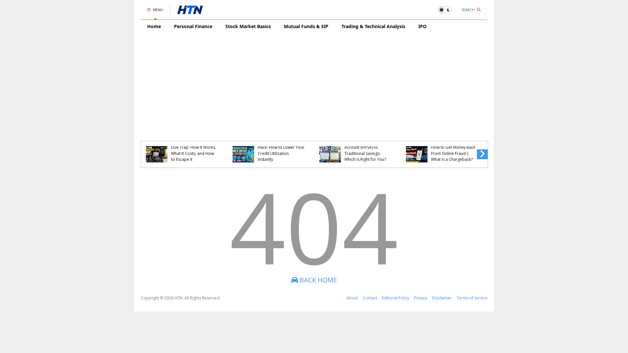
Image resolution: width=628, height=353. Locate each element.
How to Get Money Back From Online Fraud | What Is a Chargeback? (453, 153)
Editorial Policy (395, 298)
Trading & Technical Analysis (373, 26)
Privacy (420, 298)
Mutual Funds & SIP (306, 26)
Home (154, 26)
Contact (370, 298)
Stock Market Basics (248, 26)
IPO (422, 26)
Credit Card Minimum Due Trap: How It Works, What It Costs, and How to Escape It (193, 150)
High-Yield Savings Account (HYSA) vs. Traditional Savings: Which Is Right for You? (365, 150)
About (352, 298)
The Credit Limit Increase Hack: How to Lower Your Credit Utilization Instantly (281, 150)
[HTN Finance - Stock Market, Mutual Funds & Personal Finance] (190, 11)
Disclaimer (442, 298)
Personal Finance (193, 26)
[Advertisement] (314, 82)
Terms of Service (472, 298)
